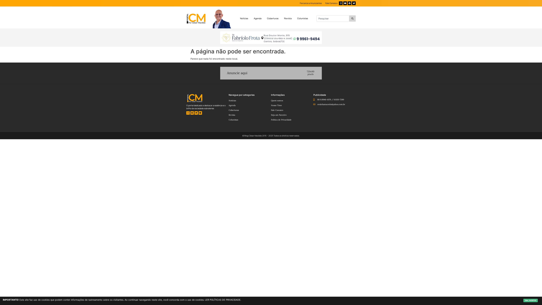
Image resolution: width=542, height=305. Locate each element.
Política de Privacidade (281, 119)
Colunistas (302, 18)
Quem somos (277, 100)
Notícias (244, 18)
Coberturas (272, 18)
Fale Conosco (331, 3)
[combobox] (332, 18)
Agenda (257, 18)
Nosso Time (276, 105)
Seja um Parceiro (279, 115)
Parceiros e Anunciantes (311, 3)
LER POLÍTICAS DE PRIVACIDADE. (223, 299)
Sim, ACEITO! (530, 300)
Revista (288, 18)
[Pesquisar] (352, 18)
